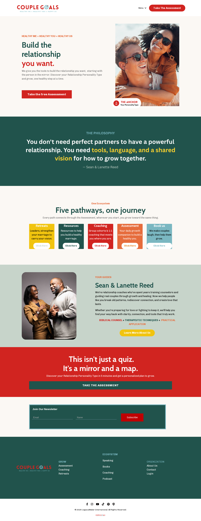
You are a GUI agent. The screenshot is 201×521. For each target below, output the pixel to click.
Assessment (66, 465)
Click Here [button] (42, 245)
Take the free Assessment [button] (46, 94)
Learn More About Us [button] (137, 332)
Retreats (64, 473)
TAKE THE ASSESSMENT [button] (100, 385)
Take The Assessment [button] (167, 8)
